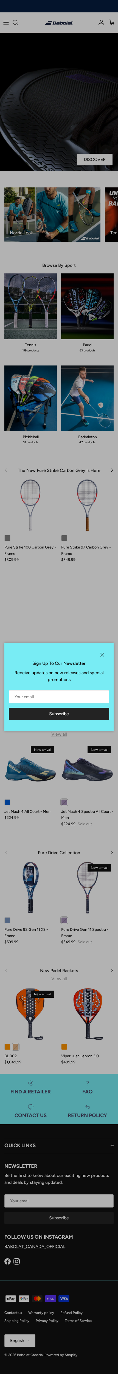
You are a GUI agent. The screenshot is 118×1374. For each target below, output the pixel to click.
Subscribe (59, 713)
